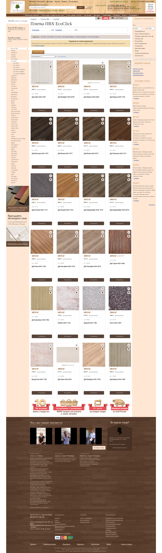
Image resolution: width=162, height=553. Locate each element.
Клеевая (58, 30)
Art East (13, 57)
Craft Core (14, 124)
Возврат (64, 1)
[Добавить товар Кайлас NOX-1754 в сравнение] (76, 288)
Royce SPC (14, 126)
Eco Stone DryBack (19, 73)
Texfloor (13, 115)
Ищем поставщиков (111, 534)
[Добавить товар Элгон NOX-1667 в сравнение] (128, 288)
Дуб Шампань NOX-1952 (40, 320)
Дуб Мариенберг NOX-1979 (93, 210)
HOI (12, 90)
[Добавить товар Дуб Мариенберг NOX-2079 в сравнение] (128, 175)
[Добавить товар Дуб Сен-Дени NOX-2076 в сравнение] (102, 232)
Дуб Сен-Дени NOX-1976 (66, 266)
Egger (13, 143)
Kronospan (14, 178)
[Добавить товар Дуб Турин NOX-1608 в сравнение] (128, 232)
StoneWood (14, 145)
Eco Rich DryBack (18, 71)
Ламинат (61, 10)
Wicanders (14, 161)
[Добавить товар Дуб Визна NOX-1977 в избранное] (76, 123)
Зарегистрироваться (86, 518)
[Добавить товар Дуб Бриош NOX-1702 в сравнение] (128, 62)
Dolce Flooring (15, 111)
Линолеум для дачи (138, 68)
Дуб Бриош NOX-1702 (117, 97)
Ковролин (80, 544)
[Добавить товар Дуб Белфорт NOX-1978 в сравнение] (102, 345)
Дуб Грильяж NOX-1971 (118, 153)
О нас (56, 520)
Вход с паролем (84, 520)
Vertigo (13, 172)
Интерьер (116, 15)
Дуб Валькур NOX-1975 (40, 153)
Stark (12, 174)
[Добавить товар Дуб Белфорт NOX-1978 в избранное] (102, 349)
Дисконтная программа (112, 536)
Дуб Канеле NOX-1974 (65, 210)
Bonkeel (13, 82)
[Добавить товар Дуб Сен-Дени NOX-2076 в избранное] (102, 236)
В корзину (41, 110)
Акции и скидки (126, 544)
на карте (132, 7)
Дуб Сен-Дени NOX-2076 (92, 266)
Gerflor (13, 182)
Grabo (13, 164)
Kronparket (14, 120)
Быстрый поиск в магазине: (38, 5)
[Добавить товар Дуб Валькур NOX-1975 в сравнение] (50, 119)
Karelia (54, 10)
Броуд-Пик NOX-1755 (39, 379)
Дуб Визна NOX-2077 (91, 153)
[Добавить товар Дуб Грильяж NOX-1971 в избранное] (128, 123)
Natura (13, 130)
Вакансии (57, 522)
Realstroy (14, 180)
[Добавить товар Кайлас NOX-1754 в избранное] (76, 292)
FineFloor (14, 53)
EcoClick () (38, 52)
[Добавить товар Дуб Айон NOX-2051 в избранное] (76, 349)
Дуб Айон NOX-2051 (65, 379)
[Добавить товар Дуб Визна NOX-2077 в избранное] (102, 123)
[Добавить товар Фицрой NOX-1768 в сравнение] (102, 288)
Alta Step (14, 151)
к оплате (67, 533)
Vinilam (13, 55)
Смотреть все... (152, 204)
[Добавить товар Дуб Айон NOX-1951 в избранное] (50, 66)
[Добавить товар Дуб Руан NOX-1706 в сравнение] (50, 232)
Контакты (32, 1)
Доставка (50, 1)
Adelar (13, 84)
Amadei (13, 105)
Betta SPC (14, 80)
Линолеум (66, 544)
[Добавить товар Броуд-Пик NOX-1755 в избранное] (50, 349)
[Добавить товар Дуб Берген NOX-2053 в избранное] (102, 66)
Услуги (124, 15)
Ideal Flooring (15, 113)
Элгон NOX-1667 (115, 323)
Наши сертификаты (60, 524)
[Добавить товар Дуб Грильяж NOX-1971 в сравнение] (128, 119)
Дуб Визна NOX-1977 (65, 153)
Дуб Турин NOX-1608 (117, 263)
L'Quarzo (14, 107)
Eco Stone (16, 67)
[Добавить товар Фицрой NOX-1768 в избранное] (102, 292)
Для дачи (97, 15)
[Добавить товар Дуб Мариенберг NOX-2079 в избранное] (128, 179)
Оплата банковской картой (113, 524)
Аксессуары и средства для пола (52, 15)
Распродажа (73, 1)
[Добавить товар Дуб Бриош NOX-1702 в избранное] (128, 66)
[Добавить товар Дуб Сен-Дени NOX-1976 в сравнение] (76, 232)
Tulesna (13, 166)
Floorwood (14, 99)
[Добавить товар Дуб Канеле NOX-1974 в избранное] (76, 179)
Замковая (35, 30)
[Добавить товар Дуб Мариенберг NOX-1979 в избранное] (102, 179)
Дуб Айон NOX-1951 (39, 97)
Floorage (14, 176)
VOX (12, 134)
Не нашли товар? (85, 522)
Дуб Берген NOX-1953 (117, 379)
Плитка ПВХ (14, 48)
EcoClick (13, 61)
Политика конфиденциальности (114, 520)
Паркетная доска (45, 10)
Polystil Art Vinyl (16, 141)
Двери (109, 544)
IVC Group (14, 59)
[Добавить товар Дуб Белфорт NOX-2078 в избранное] (76, 66)
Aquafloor (14, 76)
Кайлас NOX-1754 (64, 323)
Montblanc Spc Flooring (18, 138)
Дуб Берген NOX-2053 (91, 97)
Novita (13, 136)
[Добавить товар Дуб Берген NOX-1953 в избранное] (128, 349)
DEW (12, 103)
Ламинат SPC (136, 70)
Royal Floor (14, 117)
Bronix (13, 101)
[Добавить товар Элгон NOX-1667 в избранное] (128, 292)
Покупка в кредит (110, 526)
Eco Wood (16, 65)
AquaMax (14, 147)
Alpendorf (14, 153)
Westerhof (14, 94)
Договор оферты (110, 522)
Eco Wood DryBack (19, 69)
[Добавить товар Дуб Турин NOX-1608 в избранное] (128, 236)
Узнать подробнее (39, 45)
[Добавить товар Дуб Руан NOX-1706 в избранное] (50, 236)
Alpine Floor (14, 128)
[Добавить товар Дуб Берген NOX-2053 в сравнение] (102, 62)
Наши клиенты (59, 529)
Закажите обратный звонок (118, 1)
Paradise (14, 97)
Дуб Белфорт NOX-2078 (66, 97)
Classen (13, 132)
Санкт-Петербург (100, 5)
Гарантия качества (111, 528)
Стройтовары (106, 15)
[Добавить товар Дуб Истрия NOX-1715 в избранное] (50, 179)
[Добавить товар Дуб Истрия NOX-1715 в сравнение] (50, 175)
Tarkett (13, 50)
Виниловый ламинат (138, 75)
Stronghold (14, 92)
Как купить (41, 1)
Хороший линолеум (138, 73)
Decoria (13, 157)
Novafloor (14, 122)
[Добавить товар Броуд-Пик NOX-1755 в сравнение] (50, 345)
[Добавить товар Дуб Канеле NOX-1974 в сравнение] (76, 175)
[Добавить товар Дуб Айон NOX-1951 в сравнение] (50, 62)
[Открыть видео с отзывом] (41, 436)
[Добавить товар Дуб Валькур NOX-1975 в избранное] (50, 123)
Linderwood (14, 159)
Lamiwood (14, 88)
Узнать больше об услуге (120, 447)
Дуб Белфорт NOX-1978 (92, 379)
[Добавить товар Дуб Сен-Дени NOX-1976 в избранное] (76, 236)
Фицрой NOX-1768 (90, 323)
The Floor (14, 109)
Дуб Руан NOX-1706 (39, 266)
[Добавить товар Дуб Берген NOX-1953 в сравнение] (128, 345)
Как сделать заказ (111, 532)
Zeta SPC (14, 155)
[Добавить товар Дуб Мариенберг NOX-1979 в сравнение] (102, 175)
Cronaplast (14, 170)
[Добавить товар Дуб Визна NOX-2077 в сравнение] (102, 119)
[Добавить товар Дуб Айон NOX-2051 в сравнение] (76, 345)
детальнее (136, 98)
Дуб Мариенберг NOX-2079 (119, 210)
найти (81, 7)
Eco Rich (16, 63)
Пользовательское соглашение (114, 518)
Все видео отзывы (99, 447)
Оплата (57, 1)
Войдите (133, 1)
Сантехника (87, 15)
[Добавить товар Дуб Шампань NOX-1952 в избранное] (50, 292)
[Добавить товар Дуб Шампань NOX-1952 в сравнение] (50, 288)
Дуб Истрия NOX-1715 (39, 210)
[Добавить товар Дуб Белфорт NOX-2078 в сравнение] (76, 62)
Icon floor (14, 86)
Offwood (13, 78)
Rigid (12, 149)
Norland (13, 168)
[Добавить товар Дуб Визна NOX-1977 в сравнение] (76, 119)
